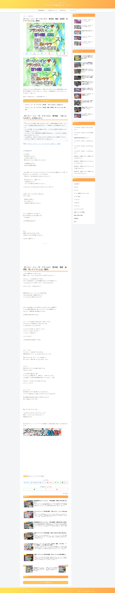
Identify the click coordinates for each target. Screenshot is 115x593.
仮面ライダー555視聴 (79, 212)
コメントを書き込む (46, 582)
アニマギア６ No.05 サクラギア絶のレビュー (83, 133)
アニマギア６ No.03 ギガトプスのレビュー (83, 128)
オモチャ (76, 187)
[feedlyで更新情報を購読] (34, 489)
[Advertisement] (45, 254)
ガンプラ (76, 190)
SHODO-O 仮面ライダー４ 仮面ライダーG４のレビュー (83, 157)
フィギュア (76, 199)
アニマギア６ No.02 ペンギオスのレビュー (83, 152)
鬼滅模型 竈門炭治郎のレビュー (81, 137)
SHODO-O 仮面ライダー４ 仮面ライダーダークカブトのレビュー (83, 172)
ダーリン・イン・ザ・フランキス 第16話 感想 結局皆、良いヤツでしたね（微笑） (45, 108)
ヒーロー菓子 (77, 196)
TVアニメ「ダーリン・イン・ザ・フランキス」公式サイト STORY (44, 143)
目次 (44, 100)
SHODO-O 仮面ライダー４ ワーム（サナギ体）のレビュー (83, 167)
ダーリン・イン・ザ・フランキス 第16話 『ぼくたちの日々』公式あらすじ (44, 104)
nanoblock (76, 184)
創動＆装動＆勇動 (78, 215)
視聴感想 (25, 476)
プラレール (76, 206)
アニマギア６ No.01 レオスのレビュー (83, 141)
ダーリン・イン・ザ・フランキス (35, 476)
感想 (43, 476)
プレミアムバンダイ (79, 209)
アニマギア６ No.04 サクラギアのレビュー (83, 147)
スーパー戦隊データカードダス (81, 193)
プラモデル (76, 202)
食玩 (75, 221)
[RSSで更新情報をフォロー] (57, 489)
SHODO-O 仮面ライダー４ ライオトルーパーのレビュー (83, 162)
